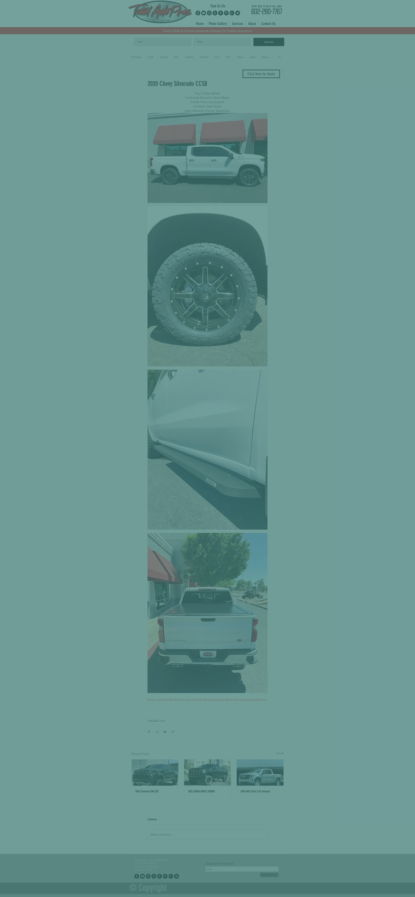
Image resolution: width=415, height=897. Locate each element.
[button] (409, 6)
